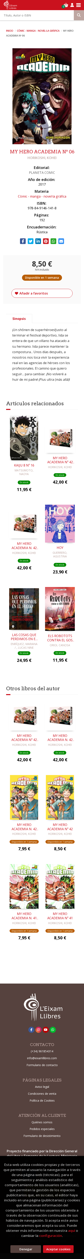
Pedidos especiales (42, 1129)
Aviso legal (42, 1087)
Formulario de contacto (42, 1065)
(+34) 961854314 (42, 1051)
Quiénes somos (42, 1122)
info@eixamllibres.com (42, 1058)
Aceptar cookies (58, 1249)
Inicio (9, 30)
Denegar (25, 1249)
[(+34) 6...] (53, 1030)
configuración (50, 1235)
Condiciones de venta (42, 1094)
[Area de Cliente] (72, 5)
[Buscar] (79, 15)
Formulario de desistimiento (42, 1136)
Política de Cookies (42, 1100)
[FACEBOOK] (31, 1030)
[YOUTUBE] (46, 1030)
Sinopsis (19, 318)
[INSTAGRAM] (38, 1030)
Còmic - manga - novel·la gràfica (38, 30)
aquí (71, 1230)
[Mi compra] (66, 5)
